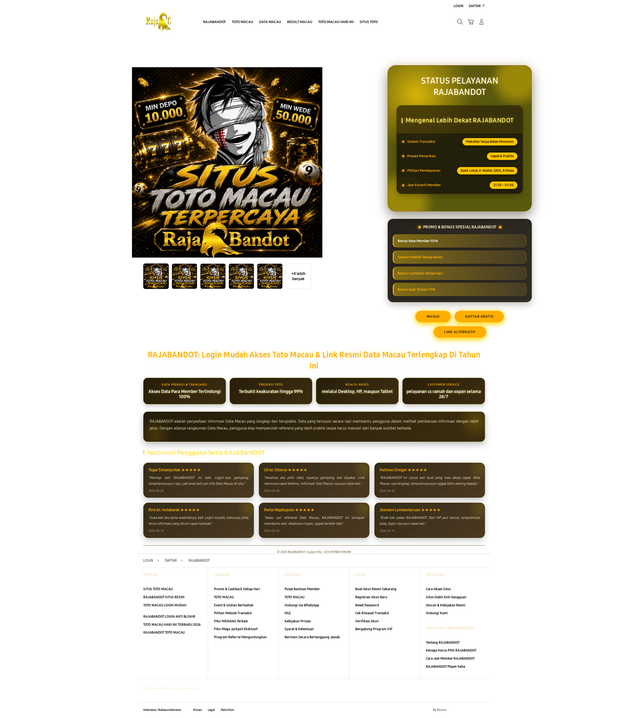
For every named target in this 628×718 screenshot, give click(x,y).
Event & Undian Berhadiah (233, 605)
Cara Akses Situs (438, 589)
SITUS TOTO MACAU (158, 589)
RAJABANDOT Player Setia (445, 667)
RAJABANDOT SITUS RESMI (163, 597)
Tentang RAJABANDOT (443, 642)
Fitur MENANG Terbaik (231, 621)
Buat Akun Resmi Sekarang (375, 589)
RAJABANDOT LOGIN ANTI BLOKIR (169, 616)
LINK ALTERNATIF (460, 332)
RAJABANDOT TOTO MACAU (164, 632)
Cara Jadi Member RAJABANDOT (450, 658)
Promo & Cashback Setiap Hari (237, 589)
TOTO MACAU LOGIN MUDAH (164, 605)
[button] (471, 22)
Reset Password (367, 605)
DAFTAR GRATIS (479, 316)
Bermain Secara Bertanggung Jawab (312, 637)
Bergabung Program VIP (373, 629)
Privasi (197, 710)
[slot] (166, 22)
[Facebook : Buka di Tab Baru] (453, 710)
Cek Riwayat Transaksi (372, 613)
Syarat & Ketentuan (299, 629)
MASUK (433, 316)
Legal (211, 710)
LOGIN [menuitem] (458, 6)
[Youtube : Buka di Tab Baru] (482, 710)
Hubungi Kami (437, 613)
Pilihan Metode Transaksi (233, 613)
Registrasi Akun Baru (371, 597)
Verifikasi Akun (367, 621)
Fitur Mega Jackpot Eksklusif (236, 629)
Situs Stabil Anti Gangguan (446, 597)
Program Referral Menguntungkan (240, 637)
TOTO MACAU (224, 597)
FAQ (288, 613)
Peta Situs (227, 710)
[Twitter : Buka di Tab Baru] (463, 710)
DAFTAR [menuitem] (475, 6)
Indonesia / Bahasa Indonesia (162, 710)
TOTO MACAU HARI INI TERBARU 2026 (172, 625)
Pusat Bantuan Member (302, 589)
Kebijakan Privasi (298, 621)
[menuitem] (214, 22)
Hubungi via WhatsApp (302, 605)
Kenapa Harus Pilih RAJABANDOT (451, 650)
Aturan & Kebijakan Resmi (445, 605)
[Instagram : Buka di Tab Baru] (472, 710)
